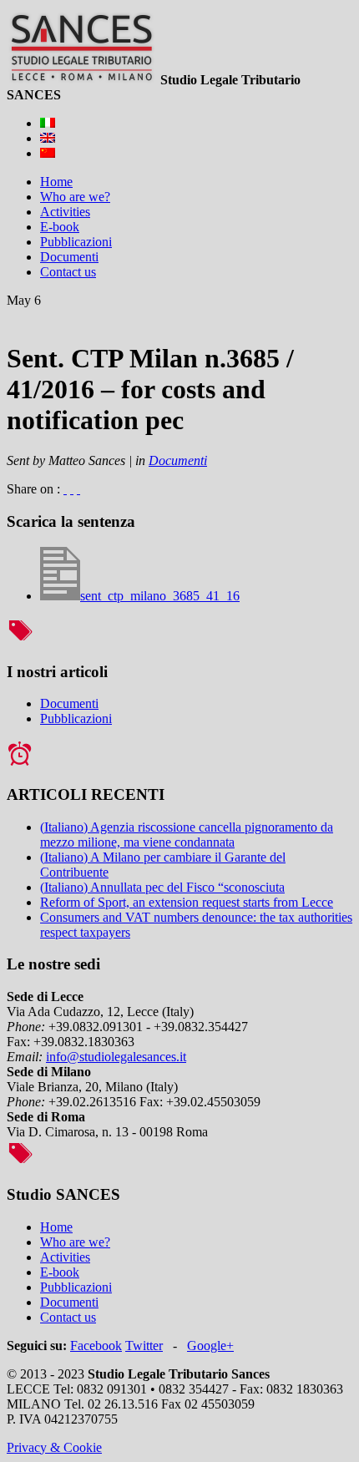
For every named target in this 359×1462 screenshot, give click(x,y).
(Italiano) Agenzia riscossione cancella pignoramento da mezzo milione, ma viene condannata (186, 834)
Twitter (144, 1345)
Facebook (96, 1345)
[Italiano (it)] (47, 123)
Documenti (178, 460)
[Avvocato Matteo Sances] (82, 80)
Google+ (210, 1345)
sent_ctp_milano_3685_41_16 (160, 596)
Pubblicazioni (76, 718)
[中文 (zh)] (47, 153)
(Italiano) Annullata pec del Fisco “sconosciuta (162, 887)
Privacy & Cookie (54, 1447)
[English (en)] (47, 138)
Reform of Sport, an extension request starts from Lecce (186, 902)
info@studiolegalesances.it (116, 1057)
